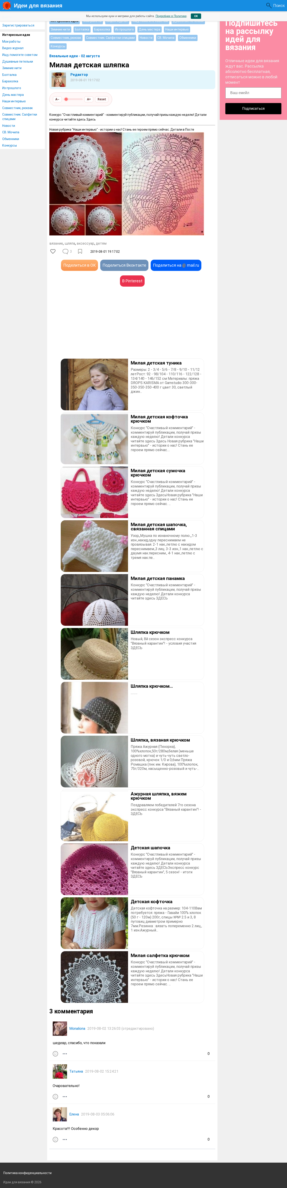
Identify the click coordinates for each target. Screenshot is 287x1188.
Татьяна (76, 1071)
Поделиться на (176, 265)
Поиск (279, 5)
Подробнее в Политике (171, 16)
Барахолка (10, 81)
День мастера (13, 95)
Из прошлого (11, 88)
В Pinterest (132, 281)
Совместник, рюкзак (17, 108)
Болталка (9, 75)
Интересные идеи (16, 35)
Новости (8, 125)
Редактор (79, 74)
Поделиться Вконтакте (124, 265)
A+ (89, 99)
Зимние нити (12, 68)
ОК (196, 16)
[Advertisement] (90, 329)
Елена (74, 1114)
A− (57, 99)
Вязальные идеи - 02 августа (74, 56)
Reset (102, 99)
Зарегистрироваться (18, 25)
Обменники (10, 139)
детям (101, 243)
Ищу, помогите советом (19, 55)
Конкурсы (9, 145)
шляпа (70, 243)
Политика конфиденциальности (27, 1173)
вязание (56, 243)
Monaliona (77, 1028)
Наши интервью (14, 101)
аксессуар (85, 243)
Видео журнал (13, 48)
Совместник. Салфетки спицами (19, 117)
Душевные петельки (17, 61)
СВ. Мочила (10, 132)
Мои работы (11, 41)
